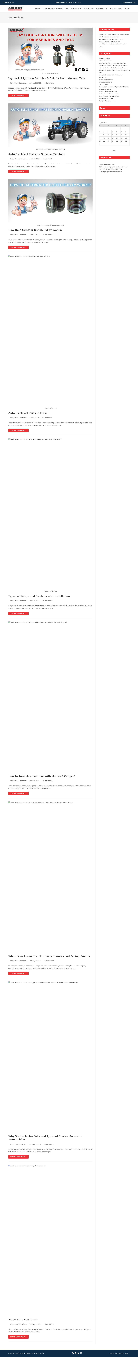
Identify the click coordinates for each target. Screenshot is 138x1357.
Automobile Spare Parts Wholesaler (110, 75)
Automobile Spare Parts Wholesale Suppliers (113, 68)
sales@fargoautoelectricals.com (68, 2)
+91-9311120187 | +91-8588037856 (111, 169)
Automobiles (103, 77)
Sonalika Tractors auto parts (108, 91)
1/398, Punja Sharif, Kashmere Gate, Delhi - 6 (113, 167)
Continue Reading (19, 96)
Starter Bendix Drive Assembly (109, 94)
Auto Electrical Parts (105, 61)
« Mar (113, 150)
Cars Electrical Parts (105, 82)
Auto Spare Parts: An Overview (109, 37)
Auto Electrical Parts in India (27, 413)
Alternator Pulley (104, 58)
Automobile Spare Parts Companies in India (113, 65)
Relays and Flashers (105, 89)
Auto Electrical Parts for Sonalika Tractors (36, 154)
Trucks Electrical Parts (106, 98)
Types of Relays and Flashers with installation (39, 596)
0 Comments (49, 83)
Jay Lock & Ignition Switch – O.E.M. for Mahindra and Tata (46, 78)
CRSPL (126, 1353)
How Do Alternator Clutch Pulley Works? (35, 229)
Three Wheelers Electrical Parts (109, 96)
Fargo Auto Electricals (18, 83)
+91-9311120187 (8, 2)
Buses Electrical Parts (106, 79)
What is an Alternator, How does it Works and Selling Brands (49, 956)
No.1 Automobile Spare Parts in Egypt (111, 39)
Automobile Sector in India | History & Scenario (114, 34)
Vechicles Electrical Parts (107, 101)
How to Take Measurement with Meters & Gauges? (42, 776)
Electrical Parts (103, 84)
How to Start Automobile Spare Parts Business (114, 87)
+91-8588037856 (129, 2)
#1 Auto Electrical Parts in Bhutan (109, 41)
